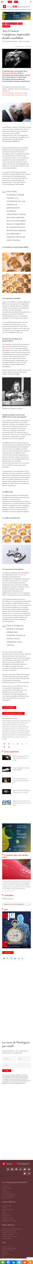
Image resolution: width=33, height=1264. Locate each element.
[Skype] (22, 958)
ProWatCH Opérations (8, 1234)
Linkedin (10, 93)
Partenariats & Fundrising (8, 1194)
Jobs (3, 1256)
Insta (4, 93)
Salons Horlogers (6, 1215)
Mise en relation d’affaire (8, 1258)
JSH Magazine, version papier (9, 1221)
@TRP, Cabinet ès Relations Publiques (12, 1229)
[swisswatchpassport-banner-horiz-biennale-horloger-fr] (16, 16)
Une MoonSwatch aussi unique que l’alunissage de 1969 (21, 780)
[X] (8, 958)
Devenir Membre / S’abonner (9, 1248)
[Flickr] (25, 1173)
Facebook (18, 93)
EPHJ (3, 1211)
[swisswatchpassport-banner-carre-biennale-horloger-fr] (16, 837)
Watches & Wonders (9, 73)
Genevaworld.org (6, 1238)
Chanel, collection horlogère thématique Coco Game (21, 791)
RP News (4, 1207)
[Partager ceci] (9, 743)
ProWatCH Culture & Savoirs (9, 1232)
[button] (3, 1)
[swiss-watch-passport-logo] (16, 6)
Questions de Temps (7, 1217)
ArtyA (28, 75)
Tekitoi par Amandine (7, 1219)
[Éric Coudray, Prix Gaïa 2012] (16, 391)
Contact (4, 1190)
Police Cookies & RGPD (8, 1196)
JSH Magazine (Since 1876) (9, 1231)
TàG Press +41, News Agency (9, 1236)
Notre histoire (5, 1186)
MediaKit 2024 (6, 1254)
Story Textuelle (6, 1192)
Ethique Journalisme (7, 1197)
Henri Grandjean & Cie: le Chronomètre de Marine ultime (21, 758)
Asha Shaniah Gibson (10, 41)
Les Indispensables (7, 1205)
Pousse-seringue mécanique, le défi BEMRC (21, 769)
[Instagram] (11, 958)
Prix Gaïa (4, 1213)
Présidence (5, 1252)
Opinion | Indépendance (8, 1209)
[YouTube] (25, 1169)
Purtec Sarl (22, 575)
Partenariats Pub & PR (8, 1250)
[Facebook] (15, 958)
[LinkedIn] (4, 958)
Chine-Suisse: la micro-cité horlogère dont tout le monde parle (22, 803)
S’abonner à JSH (21, 95)
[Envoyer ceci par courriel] (4, 743)
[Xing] (29, 1173)
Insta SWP (10, 95)
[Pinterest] (29, 1169)
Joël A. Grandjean (6, 1188)
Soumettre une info (7, 1246)
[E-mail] (19, 958)
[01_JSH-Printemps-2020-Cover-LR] (16, 929)
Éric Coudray (8, 348)
